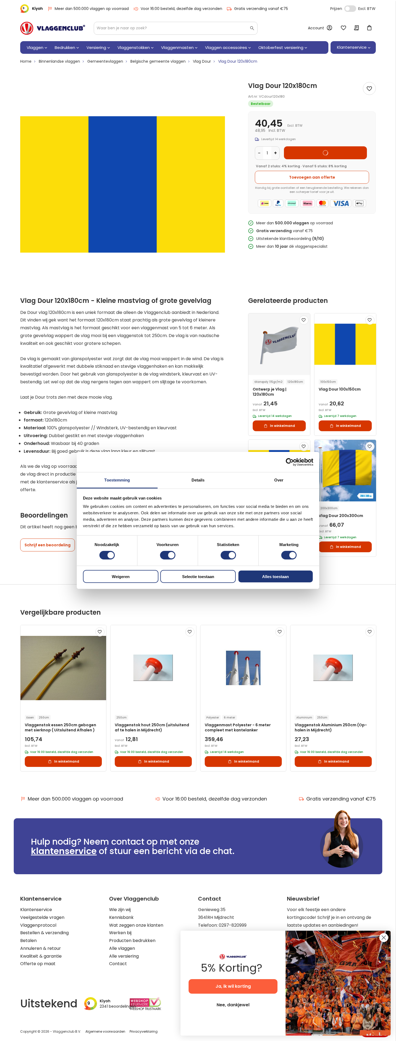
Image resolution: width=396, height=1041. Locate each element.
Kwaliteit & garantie (41, 956)
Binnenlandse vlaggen (59, 61)
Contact (118, 964)
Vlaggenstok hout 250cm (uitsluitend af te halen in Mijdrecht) (152, 728)
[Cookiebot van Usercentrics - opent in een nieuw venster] (289, 462)
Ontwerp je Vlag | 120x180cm (269, 392)
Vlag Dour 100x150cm (340, 389)
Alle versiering (124, 956)
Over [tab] (278, 480)
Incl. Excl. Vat (350, 8)
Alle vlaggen (122, 948)
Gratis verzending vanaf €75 (261, 8)
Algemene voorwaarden (105, 1031)
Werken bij (120, 933)
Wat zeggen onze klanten (136, 925)
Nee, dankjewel (233, 1005)
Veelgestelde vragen (42, 917)
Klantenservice (36, 910)
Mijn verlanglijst (343, 28)
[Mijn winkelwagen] (369, 28)
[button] (303, 320)
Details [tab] (198, 480)
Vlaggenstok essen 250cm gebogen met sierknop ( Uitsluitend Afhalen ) (60, 728)
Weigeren (121, 576)
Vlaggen (35, 47)
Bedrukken (65, 47)
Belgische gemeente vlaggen (158, 61)
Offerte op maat (37, 964)
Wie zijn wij (120, 910)
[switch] (167, 555)
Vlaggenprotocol (38, 925)
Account (316, 28)
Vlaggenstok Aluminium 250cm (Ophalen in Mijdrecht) (331, 728)
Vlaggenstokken (133, 47)
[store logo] (52, 28)
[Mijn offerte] (356, 28)
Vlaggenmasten (177, 47)
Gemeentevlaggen (105, 61)
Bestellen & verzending (44, 933)
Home (26, 61)
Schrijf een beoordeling (48, 545)
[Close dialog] (383, 937)
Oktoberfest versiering (280, 47)
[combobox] (176, 28)
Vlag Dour (202, 61)
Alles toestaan (275, 576)
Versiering (96, 47)
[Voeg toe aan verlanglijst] (369, 88)
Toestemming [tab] (117, 480)
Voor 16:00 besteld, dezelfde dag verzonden (181, 8)
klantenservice (64, 851)
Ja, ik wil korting (233, 986)
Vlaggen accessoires (226, 47)
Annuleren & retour (40, 948)
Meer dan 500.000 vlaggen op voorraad (92, 8)
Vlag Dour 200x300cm (341, 515)
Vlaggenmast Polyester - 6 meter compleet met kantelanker (238, 728)
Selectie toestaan (198, 576)
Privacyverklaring (144, 1031)
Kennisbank (121, 917)
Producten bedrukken (132, 940)
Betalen (28, 940)
